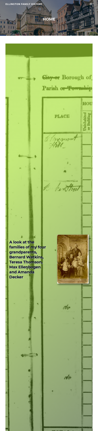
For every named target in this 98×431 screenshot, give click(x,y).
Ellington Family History (23, 4)
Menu (91, 4)
